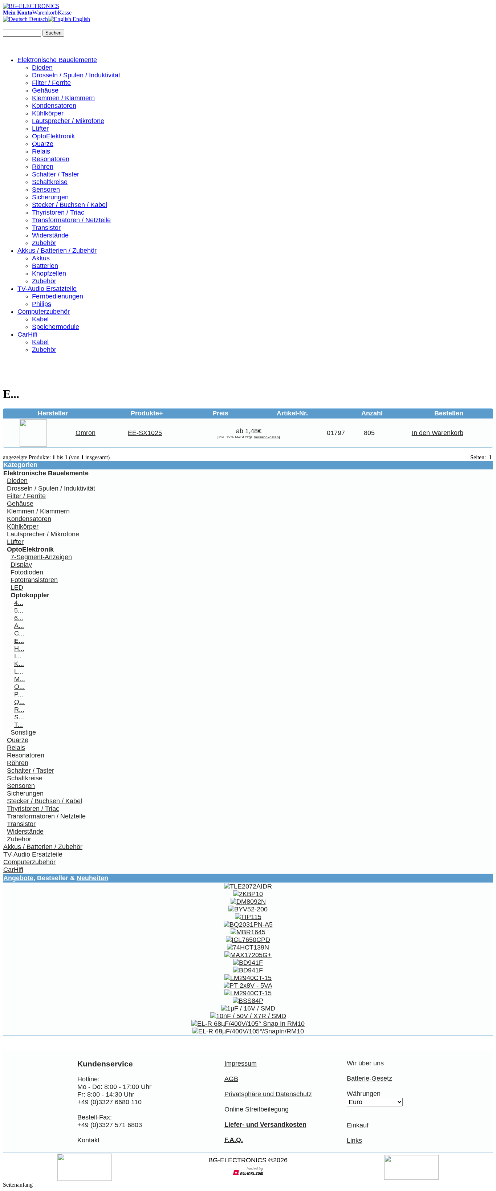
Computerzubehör (43, 311)
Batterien (45, 265)
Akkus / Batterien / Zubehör (57, 250)
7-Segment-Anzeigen (41, 557)
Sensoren (46, 189)
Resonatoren (50, 159)
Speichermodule (55, 326)
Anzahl (372, 413)
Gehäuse (45, 90)
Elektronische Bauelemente (57, 60)
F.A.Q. (233, 1139)
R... (19, 709)
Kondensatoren (54, 105)
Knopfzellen (49, 273)
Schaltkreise (50, 182)
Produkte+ (147, 413)
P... (18, 694)
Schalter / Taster (55, 174)
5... (18, 610)
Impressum (240, 1063)
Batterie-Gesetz (369, 1078)
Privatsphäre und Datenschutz (268, 1094)
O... (19, 686)
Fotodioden (27, 572)
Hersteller (53, 413)
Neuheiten (92, 878)
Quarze (42, 143)
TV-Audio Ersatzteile (47, 288)
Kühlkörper (48, 113)
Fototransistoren (34, 580)
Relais (41, 151)
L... (18, 671)
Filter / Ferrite (51, 82)
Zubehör (44, 243)
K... (19, 663)
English (80, 19)
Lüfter (40, 128)
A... (19, 625)
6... (18, 618)
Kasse (65, 12)
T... (18, 724)
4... (18, 602)
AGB (231, 1078)
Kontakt (88, 1140)
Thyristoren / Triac (58, 212)
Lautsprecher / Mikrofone (68, 121)
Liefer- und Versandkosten (265, 1124)
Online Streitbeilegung (256, 1109)
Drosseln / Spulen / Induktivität (76, 75)
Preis (220, 413)
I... (17, 656)
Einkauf (358, 1125)
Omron (85, 432)
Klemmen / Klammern (63, 98)
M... (19, 679)
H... (19, 648)
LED (17, 587)
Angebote (18, 878)
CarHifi (27, 334)
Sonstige (23, 732)
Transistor (46, 227)
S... (19, 717)
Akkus (41, 258)
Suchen (53, 33)
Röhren (42, 166)
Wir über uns (365, 1063)
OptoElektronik (53, 136)
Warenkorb (45, 12)
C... (19, 633)
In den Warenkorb (437, 432)
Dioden (42, 67)
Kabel (40, 319)
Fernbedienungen (57, 296)
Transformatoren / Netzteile (71, 220)
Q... (19, 702)
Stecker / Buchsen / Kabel (69, 204)
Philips (41, 304)
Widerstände (50, 235)
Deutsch (38, 19)
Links (354, 1140)
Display (21, 564)
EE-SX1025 (145, 432)
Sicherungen (50, 197)
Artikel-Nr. (292, 413)
